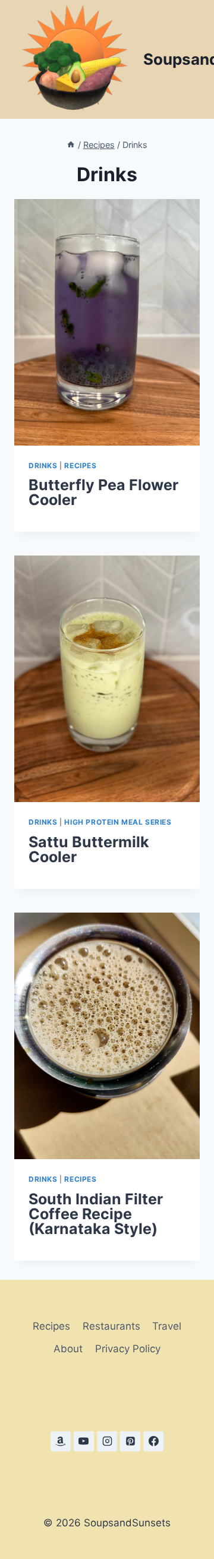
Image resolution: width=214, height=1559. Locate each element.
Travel (166, 1326)
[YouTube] (84, 1441)
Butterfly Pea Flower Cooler (103, 492)
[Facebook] (153, 1441)
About (68, 1349)
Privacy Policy (127, 1349)
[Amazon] (61, 1441)
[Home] (71, 145)
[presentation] (107, 322)
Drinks (43, 465)
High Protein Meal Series (117, 822)
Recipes (80, 465)
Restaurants (111, 1326)
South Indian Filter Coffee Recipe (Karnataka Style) (96, 1214)
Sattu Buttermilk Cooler (89, 849)
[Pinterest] (130, 1441)
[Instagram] (107, 1441)
